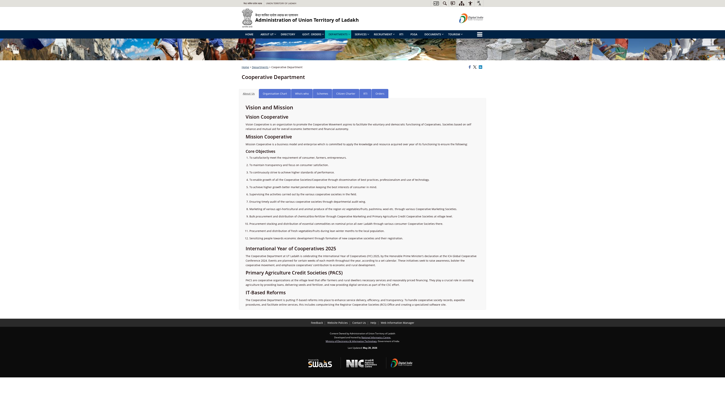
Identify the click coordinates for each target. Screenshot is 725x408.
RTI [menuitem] (401, 34)
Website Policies (337, 323)
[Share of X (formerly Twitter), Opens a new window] (475, 67)
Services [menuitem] (361, 34)
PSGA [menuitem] (413, 34)
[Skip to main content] (436, 3)
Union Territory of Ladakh (281, 3)
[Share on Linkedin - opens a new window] (481, 67)
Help (373, 323)
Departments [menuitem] (338, 34)
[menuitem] (445, 3)
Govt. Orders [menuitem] (311, 34)
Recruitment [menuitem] (383, 34)
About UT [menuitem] (267, 34)
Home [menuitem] (249, 34)
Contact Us (359, 323)
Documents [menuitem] (432, 34)
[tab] (249, 93)
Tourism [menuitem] (454, 34)
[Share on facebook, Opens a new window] (470, 67)
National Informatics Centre (375, 337)
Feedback (317, 323)
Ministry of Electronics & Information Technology (351, 341)
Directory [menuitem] (288, 34)
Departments (260, 67)
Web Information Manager (397, 323)
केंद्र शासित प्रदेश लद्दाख (253, 3)
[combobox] (478, 3)
